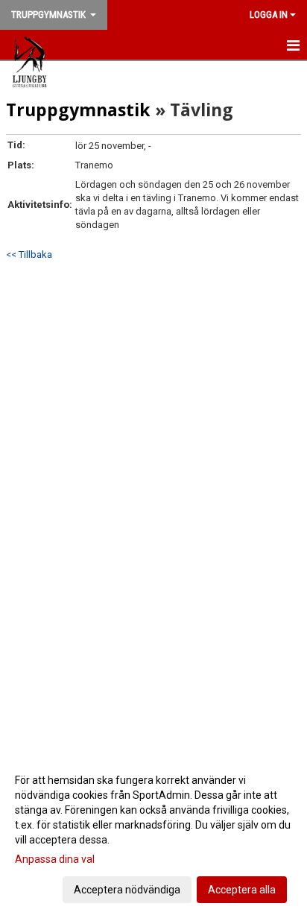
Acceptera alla (242, 890)
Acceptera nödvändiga (127, 890)
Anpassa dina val (55, 859)
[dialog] (153, 834)
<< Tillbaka (29, 254)
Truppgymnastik (78, 109)
